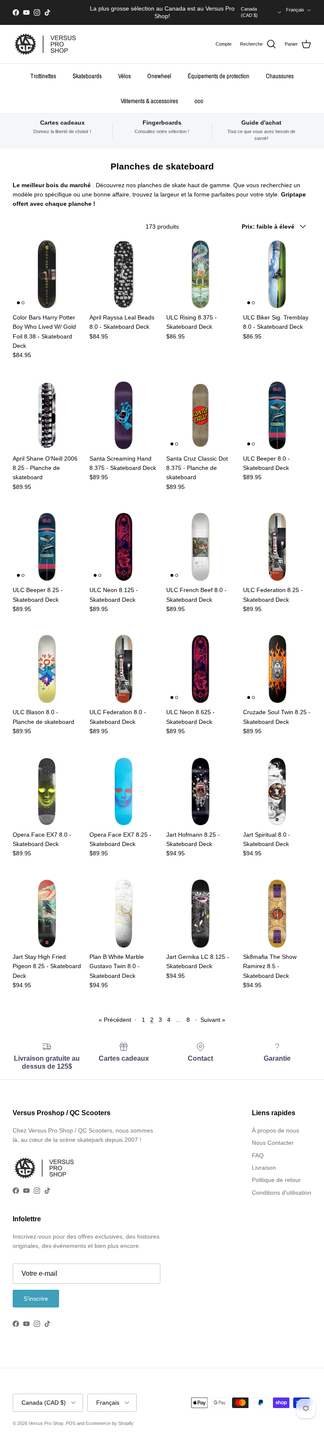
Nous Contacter (273, 1142)
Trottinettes (43, 75)
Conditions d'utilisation (281, 1192)
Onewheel (159, 75)
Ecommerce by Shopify (109, 1423)
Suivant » (212, 1019)
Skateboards (87, 75)
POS (71, 1423)
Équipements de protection (218, 75)
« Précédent (115, 1019)
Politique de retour (276, 1179)
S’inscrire (36, 1298)
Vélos (124, 75)
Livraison (264, 1167)
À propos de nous (275, 1130)
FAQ (258, 1155)
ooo (198, 100)
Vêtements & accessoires (149, 100)
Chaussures (280, 75)
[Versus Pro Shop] (45, 44)
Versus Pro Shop (46, 1423)
